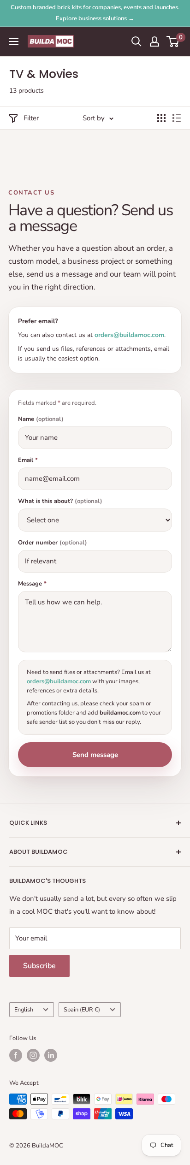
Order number (52, 543)
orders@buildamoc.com (129, 335)
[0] (173, 41)
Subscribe (39, 966)
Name (41, 419)
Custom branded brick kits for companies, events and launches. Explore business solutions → (95, 13)
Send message (95, 754)
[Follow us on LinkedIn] (50, 1055)
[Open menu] (13, 41)
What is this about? (60, 501)
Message (32, 584)
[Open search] (136, 41)
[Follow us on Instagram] (33, 1055)
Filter (31, 118)
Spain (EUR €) (82, 1009)
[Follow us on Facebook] (15, 1055)
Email (28, 460)
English (23, 1009)
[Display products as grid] (161, 118)
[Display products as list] (176, 118)
